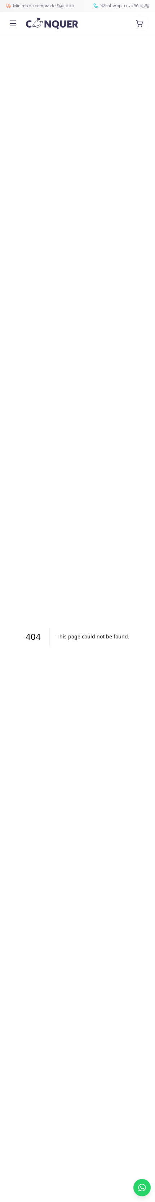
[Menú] (13, 23)
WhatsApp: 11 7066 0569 (125, 5)
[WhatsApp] (142, 1187)
